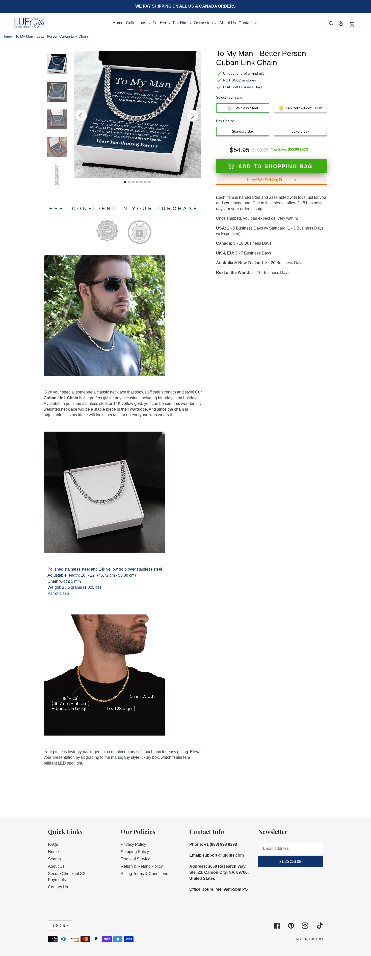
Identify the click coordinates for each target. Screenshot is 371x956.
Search (54, 859)
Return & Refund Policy (142, 866)
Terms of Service (135, 859)
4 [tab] (137, 182)
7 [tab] (149, 182)
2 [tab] (129, 182)
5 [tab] (141, 182)
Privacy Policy (133, 844)
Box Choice (225, 121)
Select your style (229, 97)
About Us (56, 866)
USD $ (59, 925)
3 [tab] (133, 182)
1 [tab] (125, 182)
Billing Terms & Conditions (144, 873)
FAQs (53, 844)
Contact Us (58, 887)
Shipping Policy (135, 852)
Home (7, 36)
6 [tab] (145, 182)
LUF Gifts (316, 939)
